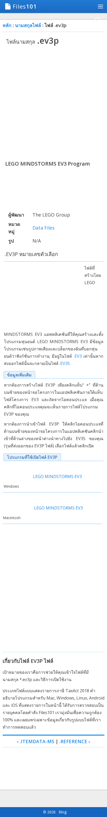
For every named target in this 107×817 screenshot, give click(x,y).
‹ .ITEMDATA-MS (35, 741)
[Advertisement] (53, 102)
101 (25, 6)
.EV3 (78, 356)
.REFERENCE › (74, 741)
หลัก (7, 25)
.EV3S (64, 363)
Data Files (43, 228)
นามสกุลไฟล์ (28, 25)
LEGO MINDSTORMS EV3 (57, 476)
